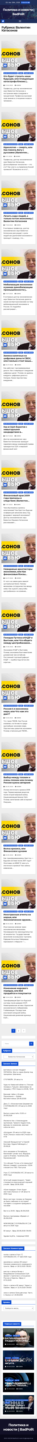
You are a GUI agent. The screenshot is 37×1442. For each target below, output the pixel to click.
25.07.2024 (9, 365)
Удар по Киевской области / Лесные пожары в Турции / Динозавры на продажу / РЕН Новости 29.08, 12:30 (18, 1087)
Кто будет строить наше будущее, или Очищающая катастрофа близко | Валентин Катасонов (18, 80)
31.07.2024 (9, 293)
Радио (21, 73)
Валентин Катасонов (10, 73)
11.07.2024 (9, 504)
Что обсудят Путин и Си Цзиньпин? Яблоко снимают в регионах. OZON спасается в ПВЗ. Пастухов (18, 1165)
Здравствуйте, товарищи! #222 (16, 1236)
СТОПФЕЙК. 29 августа (13, 1079)
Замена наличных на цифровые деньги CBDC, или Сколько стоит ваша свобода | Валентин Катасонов (17, 360)
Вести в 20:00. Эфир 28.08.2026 (16, 1211)
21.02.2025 (9, 85)
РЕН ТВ (17, 1380)
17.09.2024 (9, 225)
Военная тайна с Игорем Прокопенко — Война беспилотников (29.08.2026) (15, 1096)
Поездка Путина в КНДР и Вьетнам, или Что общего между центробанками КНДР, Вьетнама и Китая (17, 641)
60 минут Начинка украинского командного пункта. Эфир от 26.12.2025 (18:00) (18, 1264)
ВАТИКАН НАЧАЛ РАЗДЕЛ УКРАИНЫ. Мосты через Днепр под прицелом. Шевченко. (18, 1072)
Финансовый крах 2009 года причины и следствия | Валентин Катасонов (16, 499)
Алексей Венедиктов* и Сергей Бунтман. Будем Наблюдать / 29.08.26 (16, 1144)
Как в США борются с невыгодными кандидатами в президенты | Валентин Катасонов (16, 432)
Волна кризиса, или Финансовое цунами (15, 850)
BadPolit (15, 1438)
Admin (18, 85)
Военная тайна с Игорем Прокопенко (17, 1400)
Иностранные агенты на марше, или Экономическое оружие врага (17, 918)
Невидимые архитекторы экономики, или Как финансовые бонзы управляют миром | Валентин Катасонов (17, 574)
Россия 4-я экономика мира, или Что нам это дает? (15, 711)
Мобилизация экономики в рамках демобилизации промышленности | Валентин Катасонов (17, 288)
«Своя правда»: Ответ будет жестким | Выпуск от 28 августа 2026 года (17, 1192)
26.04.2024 (9, 923)
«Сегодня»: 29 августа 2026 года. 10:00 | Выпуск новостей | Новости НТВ (18, 1134)
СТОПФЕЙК (16, 1358)
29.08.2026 (11, 1344)
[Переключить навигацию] (20, 21)
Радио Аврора (29, 73)
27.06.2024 (9, 646)
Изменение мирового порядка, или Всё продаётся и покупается (17, 991)
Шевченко (8, 1335)
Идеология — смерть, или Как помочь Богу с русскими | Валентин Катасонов (17, 151)
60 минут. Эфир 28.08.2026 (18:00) (17, 1231)
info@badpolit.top (27, 1438)
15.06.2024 (9, 718)
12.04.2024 (9, 997)
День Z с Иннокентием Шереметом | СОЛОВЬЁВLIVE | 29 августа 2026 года (18, 1106)
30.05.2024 (9, 786)
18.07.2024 (9, 436)
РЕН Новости (9, 1380)
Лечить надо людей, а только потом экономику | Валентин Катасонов (18, 219)
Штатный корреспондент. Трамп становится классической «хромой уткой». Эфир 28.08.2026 (18, 1182)
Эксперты (16, 1335)
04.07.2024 (9, 578)
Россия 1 (8, 1358)
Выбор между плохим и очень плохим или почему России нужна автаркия (18, 780)
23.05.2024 (9, 855)
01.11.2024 (9, 156)
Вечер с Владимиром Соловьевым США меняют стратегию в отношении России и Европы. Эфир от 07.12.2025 (17, 1276)
